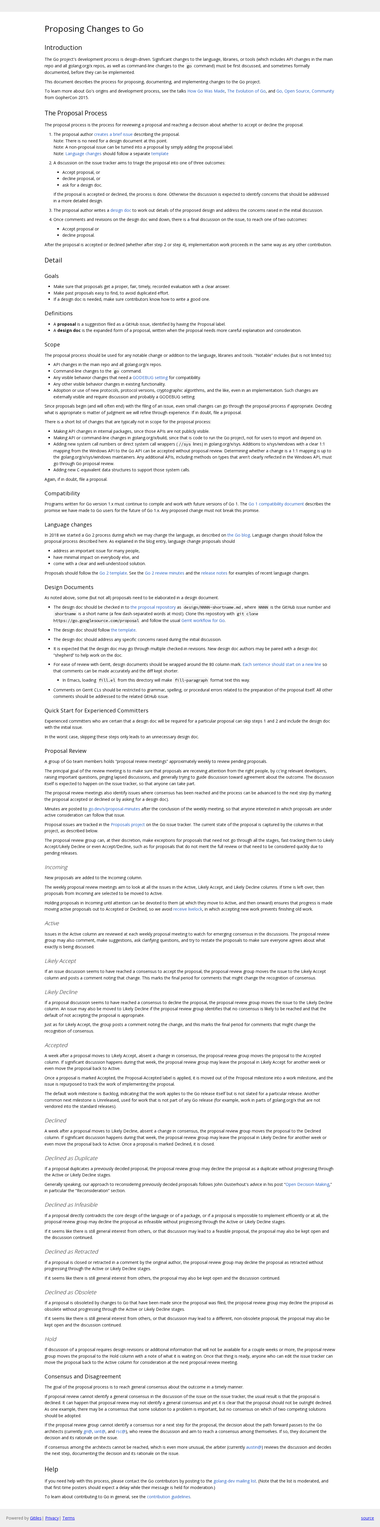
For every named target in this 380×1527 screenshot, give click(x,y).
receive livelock (187, 909)
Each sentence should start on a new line (282, 664)
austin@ (254, 1447)
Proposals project (128, 824)
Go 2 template (113, 573)
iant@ (99, 1431)
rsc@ (121, 1431)
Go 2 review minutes (164, 573)
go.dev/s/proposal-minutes (114, 809)
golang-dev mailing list (234, 1481)
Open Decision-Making (307, 1184)
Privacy (52, 1518)
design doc (120, 210)
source (367, 1518)
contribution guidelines (168, 1496)
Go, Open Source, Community (305, 91)
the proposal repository (153, 607)
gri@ (87, 1431)
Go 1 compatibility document (276, 504)
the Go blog (238, 535)
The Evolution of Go (246, 91)
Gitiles (36, 1518)
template (160, 153)
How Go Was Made (206, 91)
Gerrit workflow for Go (203, 620)
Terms (68, 1518)
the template (123, 630)
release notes (214, 573)
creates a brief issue (113, 134)
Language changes (83, 153)
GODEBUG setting (150, 377)
